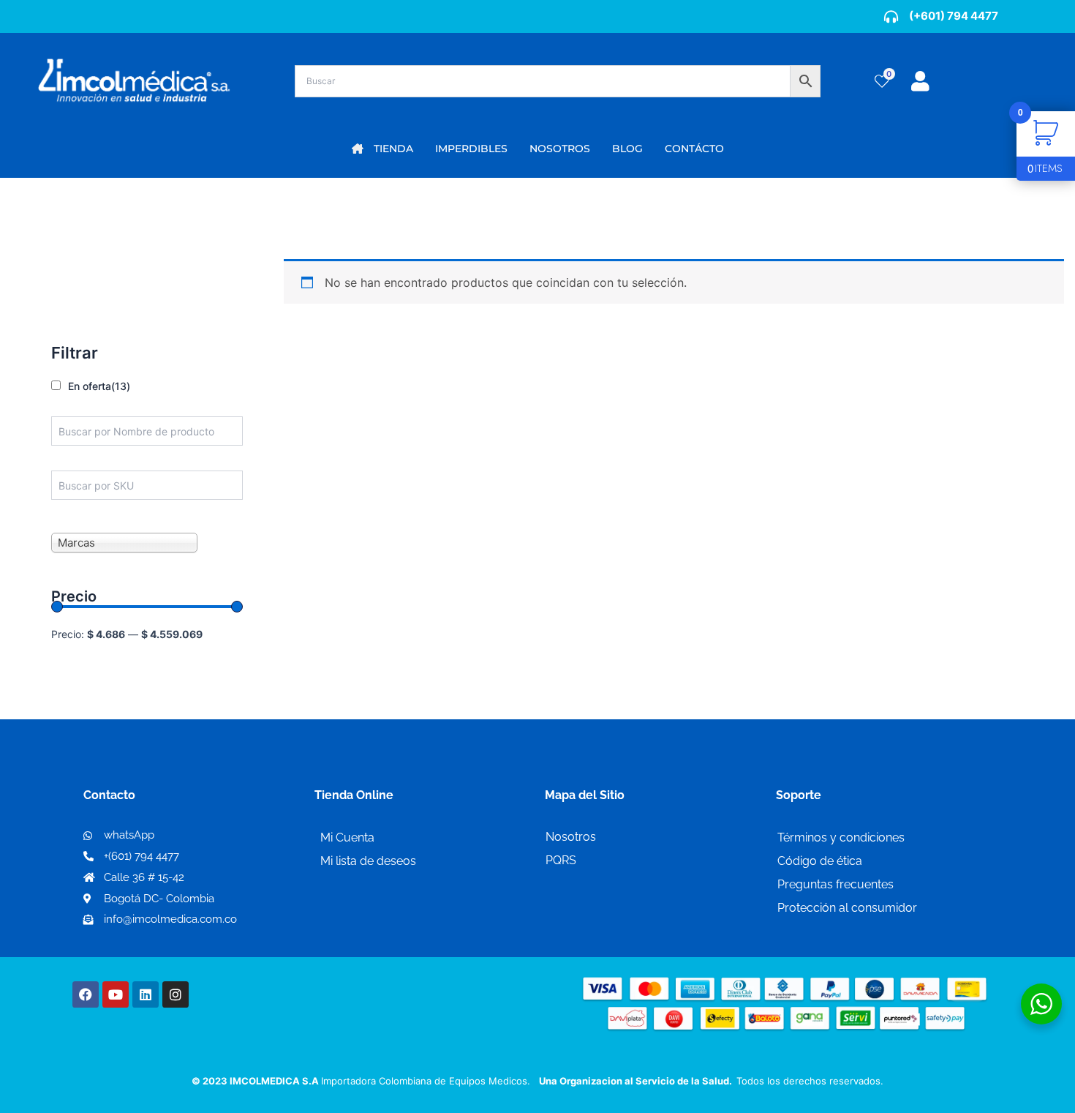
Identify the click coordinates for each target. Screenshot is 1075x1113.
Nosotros (571, 837)
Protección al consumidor (847, 908)
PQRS (561, 860)
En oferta (99, 386)
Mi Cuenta (347, 837)
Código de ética (819, 861)
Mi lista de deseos (368, 861)
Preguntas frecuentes (835, 884)
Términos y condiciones (841, 837)
